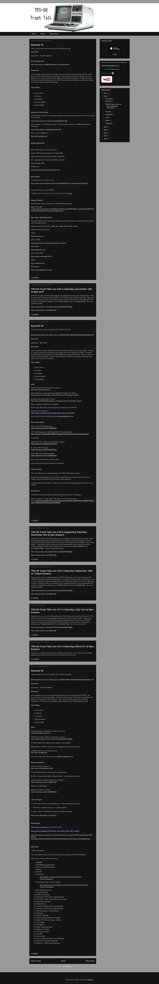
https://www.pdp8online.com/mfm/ (41, 270)
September (110, 114)
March (108, 120)
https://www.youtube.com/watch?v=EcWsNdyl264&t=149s (49, 121)
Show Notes (54, 34)
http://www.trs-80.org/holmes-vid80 (42, 768)
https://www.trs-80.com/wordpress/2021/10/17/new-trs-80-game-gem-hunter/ (54, 395)
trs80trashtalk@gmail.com (65, 416)
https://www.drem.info (38, 263)
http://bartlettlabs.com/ (38, 250)
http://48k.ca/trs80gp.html (39, 136)
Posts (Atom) (67, 966)
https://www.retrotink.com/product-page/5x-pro (45, 170)
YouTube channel (62, 301)
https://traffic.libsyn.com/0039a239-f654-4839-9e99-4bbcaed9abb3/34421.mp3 (69, 680)
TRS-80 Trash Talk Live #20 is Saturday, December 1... (113, 106)
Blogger (90, 980)
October (109, 111)
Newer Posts (36, 961)
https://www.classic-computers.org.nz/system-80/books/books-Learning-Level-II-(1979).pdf (59, 183)
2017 (106, 136)
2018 (106, 133)
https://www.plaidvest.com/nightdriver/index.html (46, 129)
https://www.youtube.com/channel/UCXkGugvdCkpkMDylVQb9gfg (51, 307)
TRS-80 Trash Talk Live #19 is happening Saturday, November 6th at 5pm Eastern (59, 533)
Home (34, 34)
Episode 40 (37, 325)
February (109, 123)
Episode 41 (37, 44)
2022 (106, 93)
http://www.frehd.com (37, 236)
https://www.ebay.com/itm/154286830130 (44, 792)
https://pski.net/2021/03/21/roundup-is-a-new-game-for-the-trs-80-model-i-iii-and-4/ (56, 401)
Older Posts (89, 961)
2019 (106, 130)
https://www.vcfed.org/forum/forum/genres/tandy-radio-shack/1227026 (53, 413)
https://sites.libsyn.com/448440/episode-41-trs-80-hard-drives (50, 64)
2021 (106, 96)
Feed (114, 54)
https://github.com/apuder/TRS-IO (41, 256)
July (107, 117)
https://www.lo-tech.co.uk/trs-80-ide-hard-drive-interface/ (48, 243)
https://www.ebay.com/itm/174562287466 (44, 782)
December (109, 99)
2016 (106, 139)
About (43, 34)
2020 (106, 127)
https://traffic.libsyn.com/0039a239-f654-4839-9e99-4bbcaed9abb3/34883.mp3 (69, 335)
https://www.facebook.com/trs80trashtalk (44, 310)
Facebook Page (80, 301)
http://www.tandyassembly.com (41, 390)
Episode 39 (37, 670)
